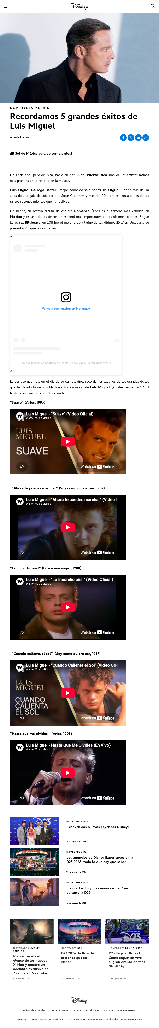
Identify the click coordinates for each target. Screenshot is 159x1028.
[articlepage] (32, 931)
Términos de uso (59, 1010)
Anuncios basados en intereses (120, 1010)
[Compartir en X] (131, 137)
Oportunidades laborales (86, 1010)
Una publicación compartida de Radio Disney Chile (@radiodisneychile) (66, 362)
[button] (6, 6)
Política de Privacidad (34, 1010)
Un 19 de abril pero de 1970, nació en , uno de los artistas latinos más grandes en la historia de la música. (79, 178)
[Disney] (79, 6)
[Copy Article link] (145, 137)
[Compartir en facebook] (123, 137)
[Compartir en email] (138, 138)
